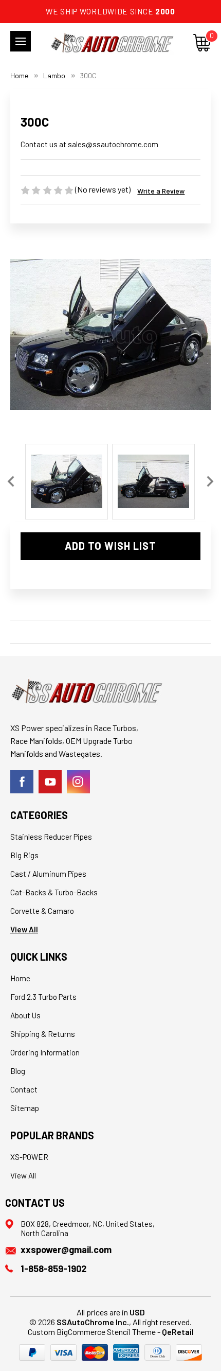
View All (24, 929)
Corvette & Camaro (42, 910)
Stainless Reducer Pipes (51, 836)
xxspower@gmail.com (66, 1249)
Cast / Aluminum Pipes (48, 873)
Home (20, 978)
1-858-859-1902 (53, 1268)
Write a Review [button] (161, 190)
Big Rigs (24, 855)
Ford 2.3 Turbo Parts (43, 996)
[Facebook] (21, 781)
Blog (17, 1070)
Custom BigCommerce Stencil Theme (92, 1332)
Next (210, 481)
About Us (25, 1015)
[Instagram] (78, 781)
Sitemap (24, 1108)
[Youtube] (50, 781)
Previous (10, 481)
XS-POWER (29, 1156)
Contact (24, 1089)
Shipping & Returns (42, 1033)
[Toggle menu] (20, 41)
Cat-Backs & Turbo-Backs (54, 892)
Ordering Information (45, 1052)
